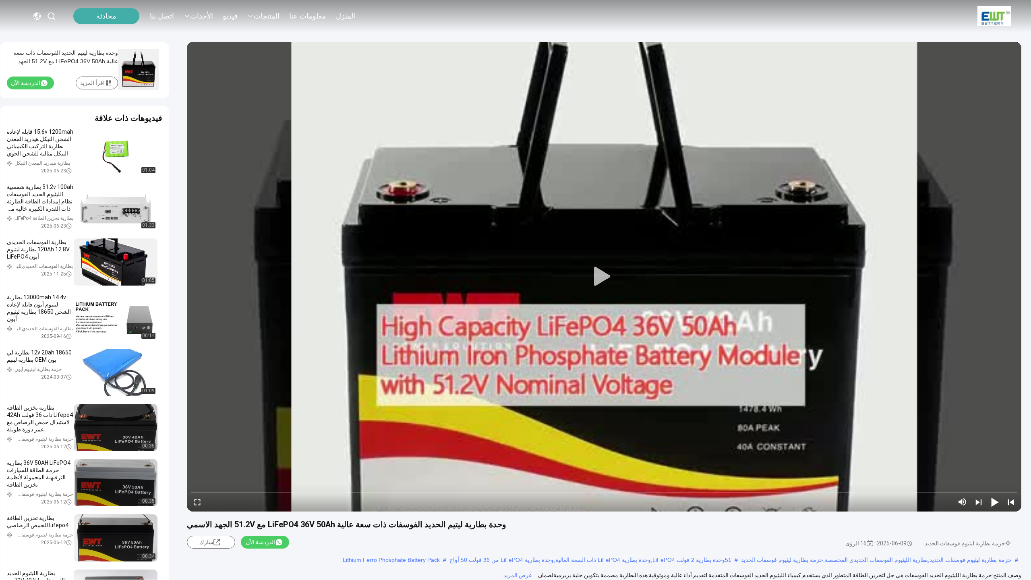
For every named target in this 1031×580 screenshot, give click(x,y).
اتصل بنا (162, 16)
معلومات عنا (307, 16)
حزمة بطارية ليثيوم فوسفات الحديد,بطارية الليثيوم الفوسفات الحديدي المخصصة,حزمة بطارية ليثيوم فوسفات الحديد (876, 560)
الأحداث (201, 16)
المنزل (345, 16)
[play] (604, 277)
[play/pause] (995, 502)
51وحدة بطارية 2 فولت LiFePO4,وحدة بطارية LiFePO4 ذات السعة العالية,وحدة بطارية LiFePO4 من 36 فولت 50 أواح (590, 560)
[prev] (1011, 502)
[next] (979, 502)
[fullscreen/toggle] (197, 502)
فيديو (230, 16)
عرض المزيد (517, 575)
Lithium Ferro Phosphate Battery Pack (391, 560)
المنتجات (266, 16)
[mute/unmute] (962, 502)
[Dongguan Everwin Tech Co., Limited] (994, 16)
